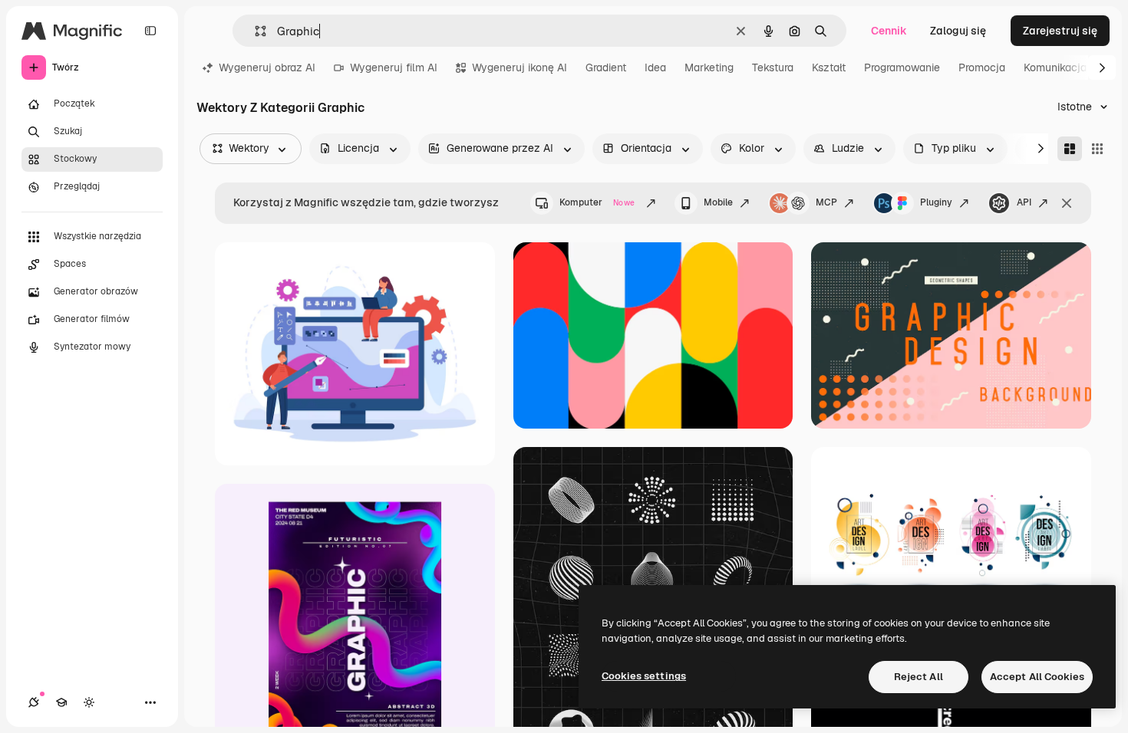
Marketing (709, 67)
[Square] (1097, 148)
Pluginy (936, 202)
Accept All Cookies (1037, 676)
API (1024, 202)
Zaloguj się (958, 31)
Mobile (718, 202)
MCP (826, 202)
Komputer (597, 202)
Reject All (918, 676)
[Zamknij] (1066, 203)
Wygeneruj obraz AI (267, 67)
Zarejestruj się (1060, 31)
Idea (655, 67)
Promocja (981, 67)
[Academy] (61, 702)
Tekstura (772, 67)
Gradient (605, 67)
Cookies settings (644, 675)
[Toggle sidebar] (150, 30)
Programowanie (902, 67)
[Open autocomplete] (254, 31)
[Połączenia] (33, 702)
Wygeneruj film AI (393, 67)
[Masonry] (1069, 148)
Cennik (889, 31)
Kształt (829, 67)
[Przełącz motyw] (89, 702)
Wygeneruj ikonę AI (519, 67)
